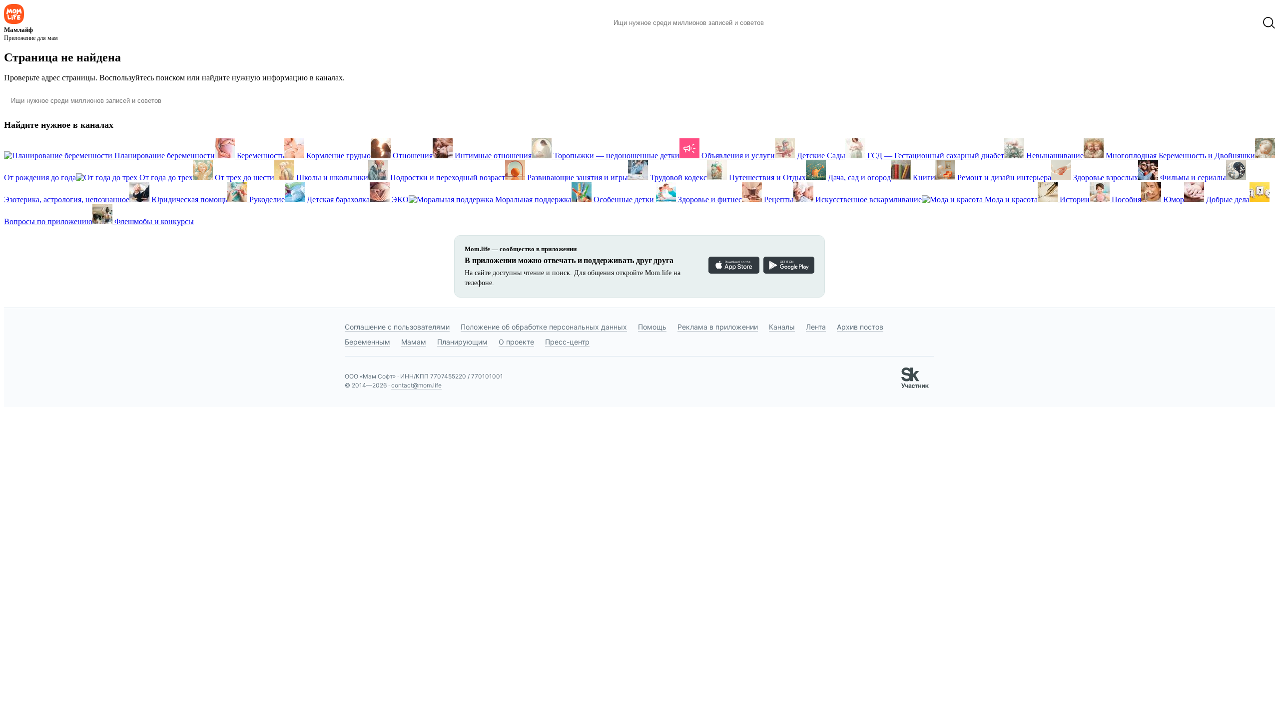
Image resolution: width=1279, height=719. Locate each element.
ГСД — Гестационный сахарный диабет (934, 155)
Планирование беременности (163, 155)
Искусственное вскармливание (867, 199)
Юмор (1172, 199)
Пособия (1125, 199)
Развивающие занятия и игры (576, 177)
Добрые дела (1227, 199)
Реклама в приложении (717, 327)
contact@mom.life (416, 385)
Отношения (412, 155)
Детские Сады (820, 155)
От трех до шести (243, 177)
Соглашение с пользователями (397, 327)
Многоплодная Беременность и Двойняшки (1179, 155)
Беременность (259, 155)
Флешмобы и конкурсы (153, 221)
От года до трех (165, 177)
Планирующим (462, 342)
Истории (1074, 199)
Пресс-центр (567, 342)
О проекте (516, 342)
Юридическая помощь (188, 199)
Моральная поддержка (532, 199)
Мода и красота (1010, 199)
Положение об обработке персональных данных (544, 327)
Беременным (367, 342)
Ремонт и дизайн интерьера (1003, 177)
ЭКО (399, 199)
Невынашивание (1054, 155)
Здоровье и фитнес (709, 199)
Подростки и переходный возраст (446, 177)
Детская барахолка (337, 199)
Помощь (652, 327)
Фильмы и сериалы (1192, 177)
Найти (786, 23)
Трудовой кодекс (677, 177)
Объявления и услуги (737, 155)
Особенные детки (624, 199)
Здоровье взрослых (1104, 177)
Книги (923, 177)
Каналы (782, 327)
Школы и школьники (331, 177)
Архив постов (860, 327)
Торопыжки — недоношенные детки (615, 155)
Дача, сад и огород (858, 177)
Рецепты (777, 199)
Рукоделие (266, 199)
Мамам (413, 342)
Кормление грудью (337, 155)
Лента (816, 327)
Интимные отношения (492, 155)
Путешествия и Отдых (766, 177)
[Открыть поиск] (1269, 23)
